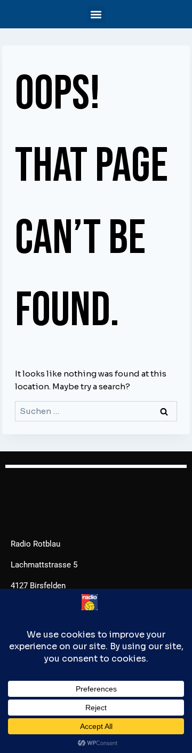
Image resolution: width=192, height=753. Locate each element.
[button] (96, 14)
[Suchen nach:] (96, 411)
